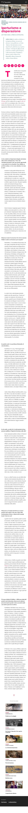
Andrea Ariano (4, 22)
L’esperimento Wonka (11, 793)
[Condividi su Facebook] (5, 65)
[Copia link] (22, 65)
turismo (4, 802)
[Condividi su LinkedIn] (15, 65)
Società (7, 727)
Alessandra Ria (9, 713)
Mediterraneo (9, 778)
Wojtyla (6, 565)
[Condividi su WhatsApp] (12, 65)
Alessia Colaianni (9, 745)
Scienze (7, 712)
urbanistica (12, 802)
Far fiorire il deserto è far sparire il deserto (14, 732)
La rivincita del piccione (11, 747)
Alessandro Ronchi (10, 729)
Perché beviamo (10, 763)
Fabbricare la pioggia (11, 716)
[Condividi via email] (19, 65)
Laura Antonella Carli (11, 760)
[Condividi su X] (8, 65)
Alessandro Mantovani (11, 775)
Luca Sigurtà (8, 791)
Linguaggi (3, 20)
